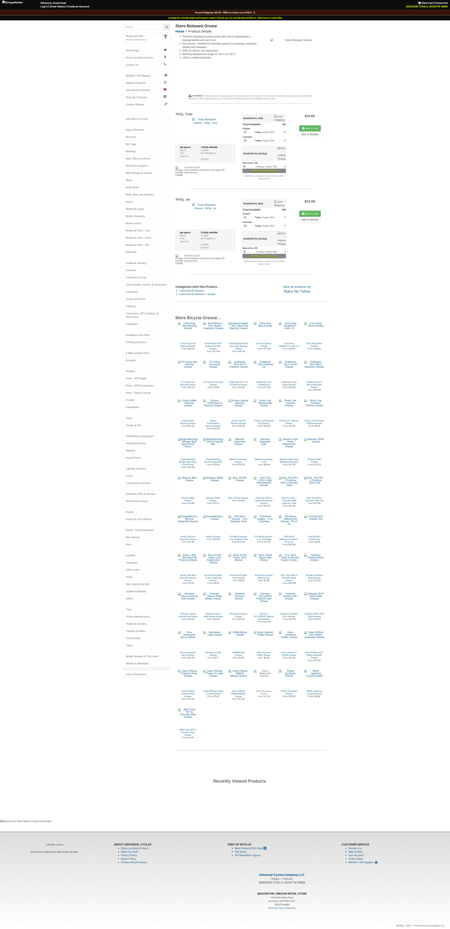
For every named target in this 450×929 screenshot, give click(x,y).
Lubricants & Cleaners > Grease (197, 294)
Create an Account (78, 6)
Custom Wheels (135, 104)
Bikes (129, 180)
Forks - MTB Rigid (136, 378)
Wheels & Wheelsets (137, 663)
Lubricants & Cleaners (138, 482)
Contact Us (132, 64)
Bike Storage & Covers (139, 172)
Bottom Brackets (135, 216)
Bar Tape (131, 144)
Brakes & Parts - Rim (137, 244)
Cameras (131, 270)
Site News (240, 851)
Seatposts (131, 562)
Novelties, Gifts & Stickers (141, 493)
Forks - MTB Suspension (140, 385)
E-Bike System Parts (137, 353)
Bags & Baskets (135, 129)
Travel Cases (133, 638)
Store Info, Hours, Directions (282, 908)
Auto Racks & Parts (137, 118)
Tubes (129, 645)
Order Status (57, 6)
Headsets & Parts (136, 443)
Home (179, 31)
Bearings (131, 151)
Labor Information (136, 674)
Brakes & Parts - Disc (138, 230)
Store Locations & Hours (139, 57)
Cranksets (131, 324)
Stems (129, 598)
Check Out (441, 2)
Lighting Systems (136, 468)
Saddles (130, 555)
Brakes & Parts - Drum (138, 237)
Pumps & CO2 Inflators (139, 519)
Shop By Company (136, 97)
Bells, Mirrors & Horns (138, 158)
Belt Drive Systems (136, 165)
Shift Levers (133, 569)
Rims (128, 544)
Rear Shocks (133, 537)
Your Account (356, 855)
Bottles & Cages (135, 208)
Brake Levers (133, 223)
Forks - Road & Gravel (138, 392)
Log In (44, 6)
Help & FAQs (355, 851)
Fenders (130, 371)
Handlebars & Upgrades (139, 436)
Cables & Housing (136, 262)
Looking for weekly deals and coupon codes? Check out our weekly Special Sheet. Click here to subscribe (225, 18)
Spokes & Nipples (136, 591)
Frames (130, 399)
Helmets (130, 450)
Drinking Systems (136, 342)
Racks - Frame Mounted (139, 529)
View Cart (427, 2)
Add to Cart (311, 128)
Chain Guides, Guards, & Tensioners (146, 284)
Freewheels (132, 407)
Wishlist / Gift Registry (138, 75)
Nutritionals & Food (136, 501)
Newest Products (136, 82)
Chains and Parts (135, 298)
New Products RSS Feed (249, 848)
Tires (128, 609)
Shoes (129, 576)
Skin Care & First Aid (137, 584)
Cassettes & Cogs (136, 277)
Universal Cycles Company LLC (282, 875)
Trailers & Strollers (136, 623)
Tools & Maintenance (138, 616)
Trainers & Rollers (136, 630)
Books (129, 201)
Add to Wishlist (310, 134)
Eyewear (131, 360)
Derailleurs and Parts (138, 334)
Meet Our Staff (129, 851)
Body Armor (132, 187)
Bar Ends (131, 136)
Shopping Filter (134, 35)
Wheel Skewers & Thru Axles (142, 656)
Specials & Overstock (138, 89)
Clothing (130, 306)
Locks (129, 475)
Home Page (132, 50)
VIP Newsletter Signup (248, 855)
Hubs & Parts (133, 457)
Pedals (130, 511)
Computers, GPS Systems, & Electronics (142, 315)
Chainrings (132, 291)
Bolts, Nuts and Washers (140, 194)
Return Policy (128, 858)
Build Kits (131, 252)
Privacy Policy (129, 855)
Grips (129, 417)
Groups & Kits (133, 425)
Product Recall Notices (134, 862)
